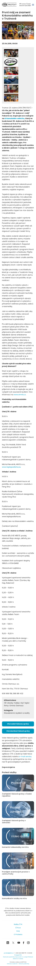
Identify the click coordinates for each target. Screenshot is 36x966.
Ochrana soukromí (12, 964)
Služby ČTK (18, 924)
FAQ (18, 931)
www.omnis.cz (20, 394)
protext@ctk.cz (9, 953)
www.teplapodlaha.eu (11, 467)
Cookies (20, 958)
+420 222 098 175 (20, 953)
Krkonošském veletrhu (14, 118)
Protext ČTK (18, 955)
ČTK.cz (18, 928)
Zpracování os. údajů (21, 957)
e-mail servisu (25, 756)
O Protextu (18, 934)
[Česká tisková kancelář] (10, 4)
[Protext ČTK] (18, 948)
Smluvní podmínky (24, 964)
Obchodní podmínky (8, 957)
